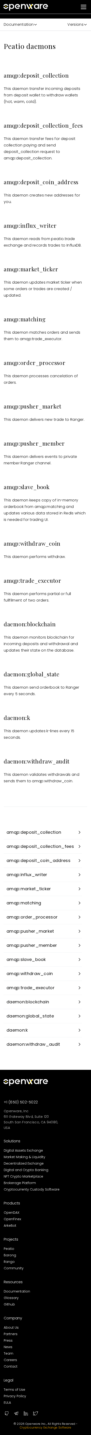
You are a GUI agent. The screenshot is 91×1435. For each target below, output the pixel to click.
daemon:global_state (30, 1016)
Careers (10, 1360)
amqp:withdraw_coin (30, 973)
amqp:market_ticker (29, 889)
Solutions (12, 1141)
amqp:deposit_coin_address (38, 860)
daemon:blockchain (28, 1002)
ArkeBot (10, 1225)
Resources (13, 1282)
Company (13, 1318)
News (8, 1347)
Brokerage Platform (20, 1183)
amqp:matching (24, 903)
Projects (11, 1239)
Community (14, 1268)
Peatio (9, 1248)
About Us (11, 1327)
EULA (7, 1402)
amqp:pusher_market (30, 931)
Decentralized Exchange (24, 1163)
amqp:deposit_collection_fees (40, 846)
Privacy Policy (15, 1396)
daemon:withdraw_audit (33, 1044)
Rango (9, 1261)
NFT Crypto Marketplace (23, 1176)
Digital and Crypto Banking (26, 1170)
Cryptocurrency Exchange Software (45, 1427)
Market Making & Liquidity (24, 1157)
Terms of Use (14, 1389)
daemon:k (17, 1030)
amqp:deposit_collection (34, 832)
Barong (10, 1255)
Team (8, 1353)
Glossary (11, 1298)
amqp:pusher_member (32, 945)
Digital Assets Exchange (23, 1150)
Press (8, 1340)
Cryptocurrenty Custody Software (32, 1189)
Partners (11, 1334)
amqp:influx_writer (27, 874)
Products (12, 1203)
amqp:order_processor (32, 917)
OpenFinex (12, 1219)
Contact (11, 1366)
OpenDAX (11, 1212)
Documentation (17, 1291)
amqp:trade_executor (31, 988)
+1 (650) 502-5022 (21, 1102)
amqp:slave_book (26, 959)
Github (9, 1304)
